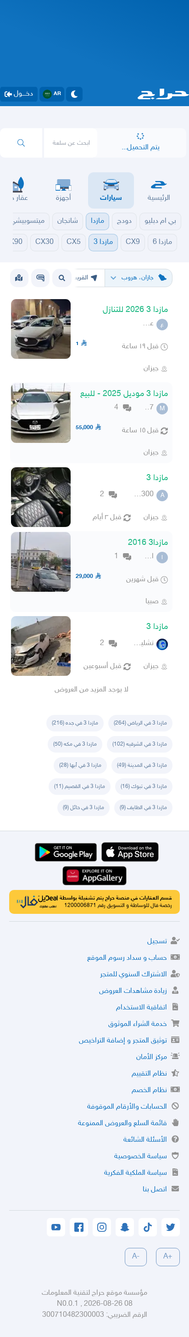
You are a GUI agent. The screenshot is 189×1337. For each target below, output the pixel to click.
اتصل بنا (155, 1189)
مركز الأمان (151, 1057)
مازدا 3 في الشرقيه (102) (139, 744)
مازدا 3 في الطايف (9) (143, 807)
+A (167, 1256)
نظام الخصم (149, 1090)
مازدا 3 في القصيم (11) (79, 786)
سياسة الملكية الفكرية (135, 1173)
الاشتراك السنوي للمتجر (133, 974)
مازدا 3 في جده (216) (75, 723)
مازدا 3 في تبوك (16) (144, 786)
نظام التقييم (149, 1074)
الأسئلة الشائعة (145, 1140)
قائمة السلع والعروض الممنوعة (122, 1123)
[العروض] (19, 278)
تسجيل (157, 941)
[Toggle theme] (74, 94)
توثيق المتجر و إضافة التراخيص (123, 1041)
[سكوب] (40, 278)
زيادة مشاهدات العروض (133, 991)
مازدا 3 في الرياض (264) (140, 723)
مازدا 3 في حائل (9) (83, 807)
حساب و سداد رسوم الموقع (127, 958)
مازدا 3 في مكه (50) (75, 744)
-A (135, 1256)
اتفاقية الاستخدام (141, 1007)
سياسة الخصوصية (140, 1156)
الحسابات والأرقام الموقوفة (127, 1107)
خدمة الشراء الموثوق (137, 1024)
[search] (21, 143)
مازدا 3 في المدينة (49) (142, 765)
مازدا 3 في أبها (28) (80, 765)
